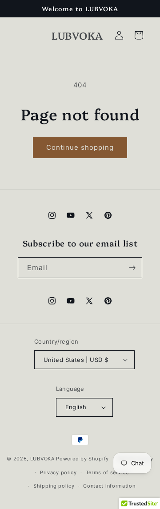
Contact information (109, 486)
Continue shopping (80, 147)
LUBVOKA (42, 459)
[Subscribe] (132, 267)
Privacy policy (58, 472)
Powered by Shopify (82, 459)
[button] (138, 35)
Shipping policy (54, 486)
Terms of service (107, 472)
